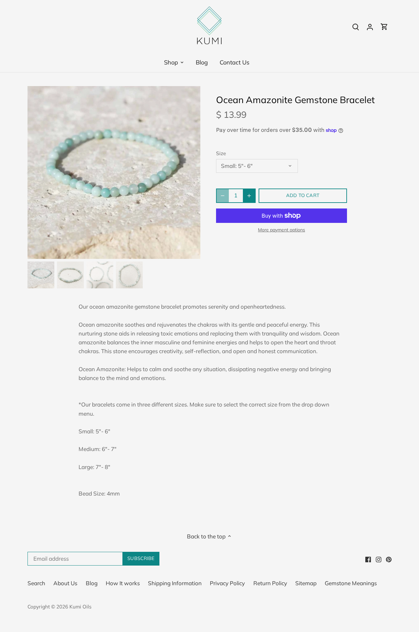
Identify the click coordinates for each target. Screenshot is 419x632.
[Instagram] (378, 559)
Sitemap (306, 583)
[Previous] (37, 172)
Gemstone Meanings (351, 583)
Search (36, 583)
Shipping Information (175, 583)
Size (221, 153)
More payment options (281, 229)
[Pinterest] (389, 559)
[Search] (355, 26)
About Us (65, 583)
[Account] (370, 26)
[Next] (190, 172)
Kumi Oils (80, 607)
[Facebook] (368, 559)
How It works (123, 583)
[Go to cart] (384, 26)
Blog (92, 583)
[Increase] (249, 196)
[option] (113, 172)
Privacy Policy (227, 583)
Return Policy (270, 583)
